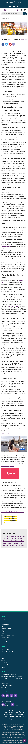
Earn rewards (4, 665)
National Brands (5, 654)
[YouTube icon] (15, 695)
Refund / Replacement (7, 685)
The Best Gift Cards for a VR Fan (12, 538)
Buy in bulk (4, 662)
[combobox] (12, 13)
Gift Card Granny (6, 246)
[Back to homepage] (12, 10)
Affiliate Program (5, 637)
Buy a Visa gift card (6, 433)
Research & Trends (6, 628)
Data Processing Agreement (14, 717)
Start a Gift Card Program (7, 635)
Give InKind (4, 639)
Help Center (4, 683)
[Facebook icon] (3, 695)
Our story (3, 619)
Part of (14, 712)
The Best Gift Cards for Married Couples (14, 536)
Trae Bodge (23, 39)
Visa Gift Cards (5, 649)
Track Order (4, 681)
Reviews (3, 626)
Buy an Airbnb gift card (7, 466)
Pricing (3, 633)
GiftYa (3, 660)
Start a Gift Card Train (6, 642)
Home (2, 18)
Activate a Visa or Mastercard (9, 674)
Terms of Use (16, 714)
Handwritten (4, 667)
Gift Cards (4, 656)
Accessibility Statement (17, 719)
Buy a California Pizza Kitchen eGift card (12, 512)
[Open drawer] (2, 10)
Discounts (4, 658)
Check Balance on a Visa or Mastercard (11, 676)
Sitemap (3, 687)
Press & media (5, 624)
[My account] (21, 10)
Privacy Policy (8, 714)
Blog (7, 18)
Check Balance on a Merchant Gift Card (11, 679)
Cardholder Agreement (15, 716)
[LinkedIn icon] (7, 695)
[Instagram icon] (11, 695)
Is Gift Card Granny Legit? (8, 622)
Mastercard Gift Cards (7, 651)
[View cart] (25, 10)
